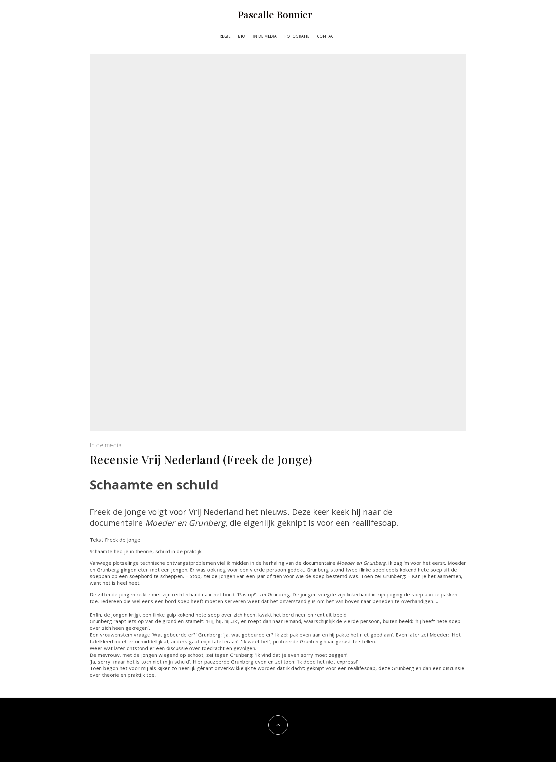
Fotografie (296, 36)
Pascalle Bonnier (275, 14)
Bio (241, 36)
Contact (326, 36)
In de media (265, 36)
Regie (225, 36)
